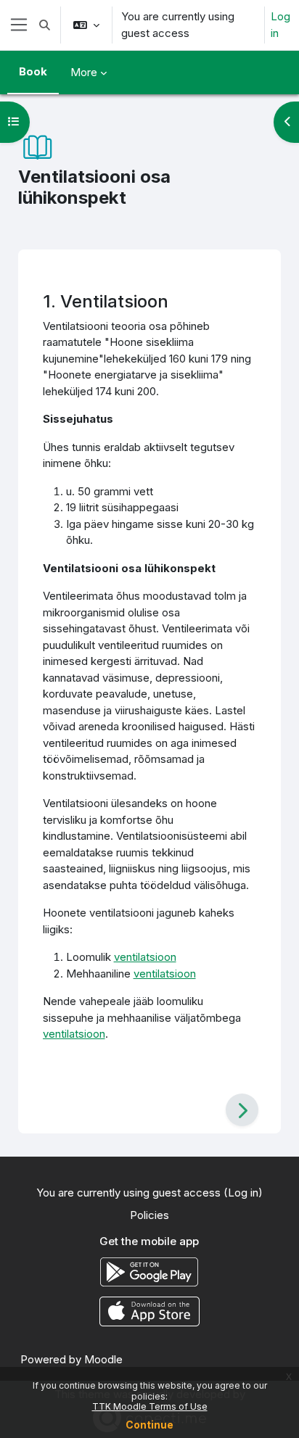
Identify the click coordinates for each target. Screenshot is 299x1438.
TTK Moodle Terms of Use (150, 1406)
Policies (149, 1215)
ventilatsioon (145, 957)
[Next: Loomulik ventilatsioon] (242, 1110)
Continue (149, 1424)
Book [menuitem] (33, 71)
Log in (280, 24)
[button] (44, 25)
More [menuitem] (83, 72)
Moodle (103, 1359)
